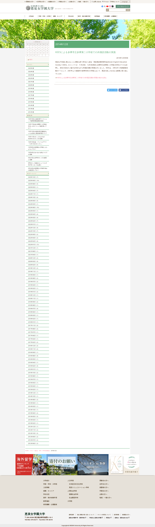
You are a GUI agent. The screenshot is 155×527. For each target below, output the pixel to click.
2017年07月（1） (33, 332)
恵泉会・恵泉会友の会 (121, 518)
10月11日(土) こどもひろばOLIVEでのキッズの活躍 (36, 137)
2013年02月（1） (33, 423)
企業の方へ (72, 2)
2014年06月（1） (33, 403)
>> (41, 42)
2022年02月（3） (33, 241)
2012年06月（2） (33, 443)
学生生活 (71, 16)
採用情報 (116, 515)
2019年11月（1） (33, 271)
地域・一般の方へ (83, 2)
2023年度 (31, 75)
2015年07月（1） (33, 379)
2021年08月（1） (33, 251)
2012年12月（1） (33, 426)
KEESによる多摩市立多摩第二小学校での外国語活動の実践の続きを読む (82, 78)
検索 (127, 10)
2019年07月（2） (33, 282)
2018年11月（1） (33, 298)
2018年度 (31, 92)
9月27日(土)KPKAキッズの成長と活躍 (37, 159)
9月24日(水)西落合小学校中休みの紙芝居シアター (37, 169)
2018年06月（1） (33, 312)
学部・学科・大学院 (45, 16)
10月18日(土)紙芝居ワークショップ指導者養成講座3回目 (37, 120)
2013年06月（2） (33, 413)
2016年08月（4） (33, 356)
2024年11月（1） (33, 194)
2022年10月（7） (33, 231)
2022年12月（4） (33, 228)
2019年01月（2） (33, 292)
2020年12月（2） (33, 258)
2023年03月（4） (33, 217)
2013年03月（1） (33, 420)
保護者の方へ (52, 2)
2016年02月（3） (33, 366)
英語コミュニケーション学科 (79, 487)
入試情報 (46, 487)
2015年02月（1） (33, 389)
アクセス (106, 2)
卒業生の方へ (63, 2)
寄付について (115, 2)
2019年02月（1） (33, 288)
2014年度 (31, 105)
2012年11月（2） (33, 430)
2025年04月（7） (33, 191)
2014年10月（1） (33, 396)
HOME (27, 450)
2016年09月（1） (33, 352)
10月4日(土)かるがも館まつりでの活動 (37, 153)
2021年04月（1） (33, 255)
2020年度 (31, 85)
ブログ (31, 450)
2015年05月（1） (33, 383)
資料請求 (71, 515)
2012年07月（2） (33, 440)
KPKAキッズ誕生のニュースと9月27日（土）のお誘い (37, 164)
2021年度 (31, 82)
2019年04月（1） (33, 285)
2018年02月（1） (33, 319)
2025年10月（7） (33, 177)
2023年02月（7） (33, 221)
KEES (30, 59)
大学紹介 (31, 16)
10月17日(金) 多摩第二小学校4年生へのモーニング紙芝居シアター (37, 126)
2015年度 (31, 102)
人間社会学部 (72, 491)
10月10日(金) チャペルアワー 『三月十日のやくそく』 (38, 143)
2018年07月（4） (33, 308)
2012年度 (31, 112)
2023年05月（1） (33, 211)
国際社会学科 (73, 494)
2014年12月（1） (33, 393)
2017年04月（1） (33, 339)
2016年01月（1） (33, 369)
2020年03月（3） (33, 261)
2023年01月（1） (33, 224)
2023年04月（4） (33, 214)
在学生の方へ (41, 2)
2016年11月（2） (33, 349)
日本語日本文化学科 (76, 484)
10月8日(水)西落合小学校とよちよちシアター (37, 148)
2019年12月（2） (33, 268)
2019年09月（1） (33, 275)
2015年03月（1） (33, 386)
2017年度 (31, 95)
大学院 (70, 501)
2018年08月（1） (33, 305)
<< (34, 42)
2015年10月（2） (33, 373)
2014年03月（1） (33, 406)
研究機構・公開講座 (50, 504)
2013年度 (31, 109)
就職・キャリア (57, 16)
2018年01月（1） (33, 322)
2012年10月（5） (33, 433)
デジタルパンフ (123, 6)
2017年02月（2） (33, 342)
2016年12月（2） (33, 346)
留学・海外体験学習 (84, 16)
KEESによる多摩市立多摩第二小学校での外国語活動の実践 (85, 52)
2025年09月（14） (34, 180)
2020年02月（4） (33, 265)
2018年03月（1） (33, 315)
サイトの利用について (104, 515)
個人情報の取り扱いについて (85, 515)
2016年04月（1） (33, 362)
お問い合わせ (97, 2)
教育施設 (97, 16)
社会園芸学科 (73, 498)
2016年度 (31, 98)
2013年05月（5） (33, 416)
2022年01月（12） (34, 244)
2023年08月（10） (34, 207)
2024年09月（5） (33, 201)
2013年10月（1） (33, 410)
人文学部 (71, 480)
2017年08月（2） (33, 329)
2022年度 (31, 78)
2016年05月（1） (33, 359)
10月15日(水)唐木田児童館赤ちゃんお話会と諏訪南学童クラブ (37, 132)
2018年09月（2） (33, 302)
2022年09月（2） (33, 234)
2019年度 (31, 88)
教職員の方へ (126, 515)
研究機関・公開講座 (110, 16)
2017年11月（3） (33, 325)
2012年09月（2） (33, 437)
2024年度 (31, 71)
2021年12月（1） (33, 248)
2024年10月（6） (33, 197)
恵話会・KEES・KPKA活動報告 (42, 450)
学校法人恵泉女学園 (95, 518)
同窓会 (108, 518)
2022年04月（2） (33, 238)
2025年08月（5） (33, 184)
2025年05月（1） (33, 187)
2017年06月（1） (33, 335)
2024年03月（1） (33, 204)
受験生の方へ (30, 2)
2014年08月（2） (33, 399)
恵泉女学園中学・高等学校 (77, 518)
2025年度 (31, 68)
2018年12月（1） (33, 295)
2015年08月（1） (33, 376)
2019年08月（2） (33, 278)
